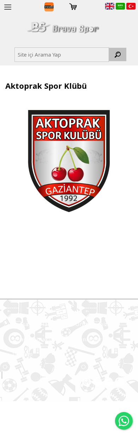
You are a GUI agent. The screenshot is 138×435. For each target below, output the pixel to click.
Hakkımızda (56, 323)
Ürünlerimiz (91, 323)
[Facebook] (97, 381)
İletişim (22, 354)
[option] (69, 161)
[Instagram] (86, 381)
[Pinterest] (119, 381)
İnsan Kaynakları (34, 339)
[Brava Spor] (62, 27)
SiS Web (16, 375)
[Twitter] (108, 381)
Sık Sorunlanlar (81, 339)
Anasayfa (24, 323)
